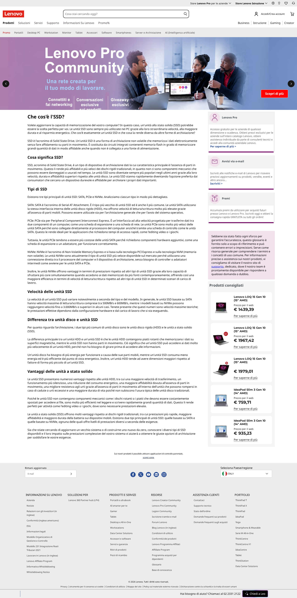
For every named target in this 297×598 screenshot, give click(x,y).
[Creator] (295, 23)
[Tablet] (84, 33)
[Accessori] (99, 33)
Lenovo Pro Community (164, 505)
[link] (279, 4)
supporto (217, 266)
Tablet (113, 516)
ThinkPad (240, 511)
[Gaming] (281, 23)
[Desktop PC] (42, 33)
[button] (273, 3)
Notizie (30, 505)
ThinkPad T (241, 500)
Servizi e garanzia (119, 544)
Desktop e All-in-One (120, 522)
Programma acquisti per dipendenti (164, 557)
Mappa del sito (134, 586)
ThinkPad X (241, 505)
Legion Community (162, 511)
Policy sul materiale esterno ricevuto (161, 586)
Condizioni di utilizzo (162, 533)
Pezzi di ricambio (118, 555)
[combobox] (122, 14)
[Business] (250, 23)
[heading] (252, 298)
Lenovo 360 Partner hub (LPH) (83, 500)
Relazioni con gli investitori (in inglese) (42, 513)
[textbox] (247, 473)
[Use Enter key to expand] (287, 14)
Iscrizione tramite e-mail (164, 516)
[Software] (113, 33)
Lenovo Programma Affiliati (166, 544)
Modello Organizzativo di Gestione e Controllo (39, 538)
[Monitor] (73, 33)
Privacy (63, 586)
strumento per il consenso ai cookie (86, 586)
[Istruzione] (267, 23)
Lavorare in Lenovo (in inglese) (42, 555)
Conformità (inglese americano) (43, 520)
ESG (29, 526)
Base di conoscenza (162, 570)
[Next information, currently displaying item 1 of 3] (291, 83)
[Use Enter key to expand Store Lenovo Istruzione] (266, 3)
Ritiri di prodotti (118, 549)
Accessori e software (120, 538)
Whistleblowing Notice (38, 572)
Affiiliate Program (161, 549)
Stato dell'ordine (202, 511)
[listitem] (241, 306)
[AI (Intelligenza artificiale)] (196, 33)
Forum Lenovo (159, 522)
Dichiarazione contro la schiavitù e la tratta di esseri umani (209, 586)
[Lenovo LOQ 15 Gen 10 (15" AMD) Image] (221, 307)
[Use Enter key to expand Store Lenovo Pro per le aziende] (230, 3)
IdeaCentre (241, 549)
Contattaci (199, 500)
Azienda (31, 500)
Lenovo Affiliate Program (39, 561)
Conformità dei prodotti (164, 538)
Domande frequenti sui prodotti (210, 516)
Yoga (237, 522)
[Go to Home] (13, 13)
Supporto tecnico (202, 505)
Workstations (117, 527)
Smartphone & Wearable (248, 527)
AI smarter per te (118, 505)
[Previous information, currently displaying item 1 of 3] (5, 83)
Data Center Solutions (121, 533)
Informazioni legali (36, 531)
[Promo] (11, 33)
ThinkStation (242, 560)
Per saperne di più (245, 315)
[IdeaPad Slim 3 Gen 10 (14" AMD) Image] (221, 400)
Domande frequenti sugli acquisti (211, 522)
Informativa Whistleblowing (41, 566)
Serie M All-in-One (244, 533)
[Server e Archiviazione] (162, 33)
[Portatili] (25, 33)
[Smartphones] (133, 33)
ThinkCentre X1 (243, 544)
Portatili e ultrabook (120, 500)
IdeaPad (239, 516)
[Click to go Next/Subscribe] (71, 473)
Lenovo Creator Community (166, 500)
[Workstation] (59, 33)
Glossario (156, 564)
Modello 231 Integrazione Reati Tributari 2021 (42, 548)
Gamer (113, 511)
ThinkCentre (241, 538)
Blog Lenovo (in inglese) (164, 527)
